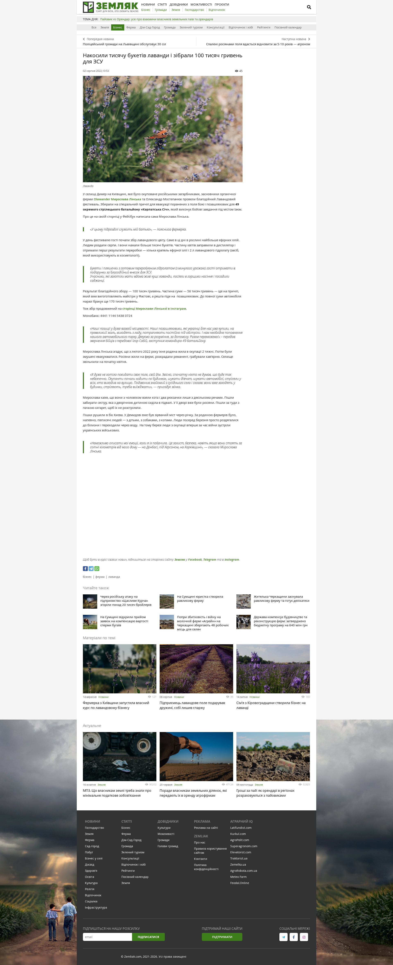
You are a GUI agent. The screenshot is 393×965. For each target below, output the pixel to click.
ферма (100, 577)
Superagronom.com (243, 846)
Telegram (209, 559)
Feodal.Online (239, 883)
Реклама (202, 821)
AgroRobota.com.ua (243, 871)
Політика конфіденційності (206, 867)
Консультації (216, 27)
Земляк (179, 559)
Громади (163, 840)
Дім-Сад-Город (150, 27)
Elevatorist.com (240, 852)
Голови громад (168, 846)
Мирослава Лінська (126, 199)
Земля (105, 27)
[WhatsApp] (96, 568)
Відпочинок (93, 895)
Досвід (89, 864)
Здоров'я (91, 871)
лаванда (114, 577)
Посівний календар (288, 27)
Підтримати (222, 937)
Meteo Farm (238, 877)
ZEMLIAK (201, 836)
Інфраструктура (96, 907)
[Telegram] (91, 568)
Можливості (166, 834)
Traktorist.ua (238, 858)
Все (93, 27)
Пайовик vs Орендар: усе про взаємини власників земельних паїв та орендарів (156, 19)
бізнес (87, 577)
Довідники (168, 821)
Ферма (131, 27)
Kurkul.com (238, 834)
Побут (89, 852)
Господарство (94, 828)
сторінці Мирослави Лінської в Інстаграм (154, 308)
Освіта (89, 877)
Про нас (199, 842)
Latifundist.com (241, 828)
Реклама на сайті (206, 828)
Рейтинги (263, 27)
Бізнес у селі (94, 858)
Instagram (232, 559)
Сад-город (92, 846)
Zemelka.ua (238, 864)
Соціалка (91, 901)
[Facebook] (85, 568)
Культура (91, 883)
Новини (103, 697)
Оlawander (102, 199)
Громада (170, 27)
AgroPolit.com (239, 840)
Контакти (200, 859)
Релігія (89, 889)
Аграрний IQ (241, 821)
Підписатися (148, 937)
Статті (126, 821)
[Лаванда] (163, 129)
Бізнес (117, 27)
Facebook (195, 559)
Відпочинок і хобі (241, 27)
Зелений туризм (191, 27)
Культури (164, 828)
